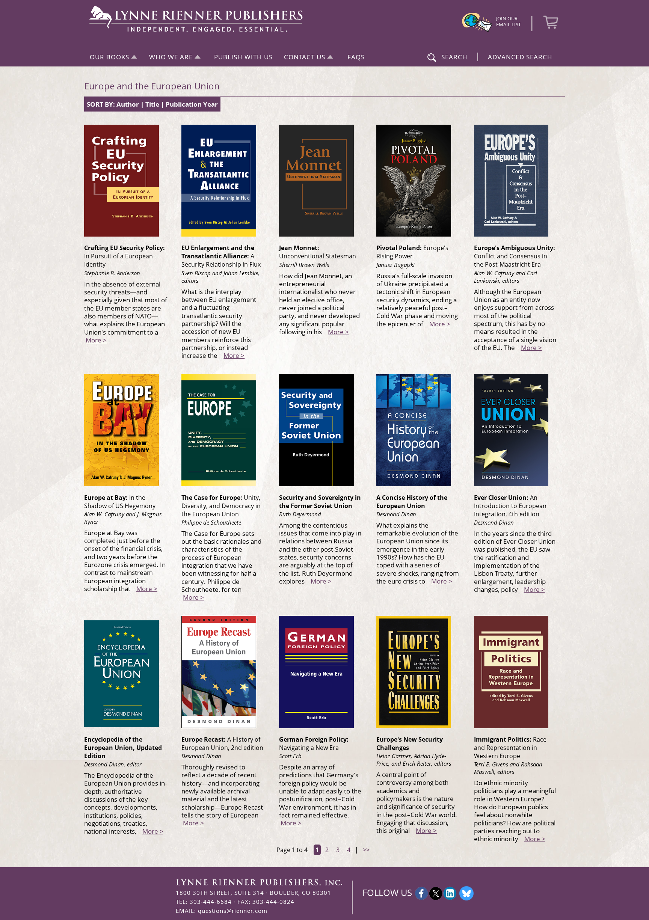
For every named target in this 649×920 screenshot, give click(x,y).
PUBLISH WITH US (243, 57)
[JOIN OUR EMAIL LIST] (477, 31)
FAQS (356, 57)
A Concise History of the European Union (411, 501)
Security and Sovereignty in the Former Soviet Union (320, 501)
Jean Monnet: (317, 252)
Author (127, 104)
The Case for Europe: (221, 505)
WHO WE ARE (171, 57)
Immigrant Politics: (510, 747)
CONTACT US (304, 57)
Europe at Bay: (119, 501)
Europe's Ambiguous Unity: (514, 256)
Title (152, 104)
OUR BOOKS (109, 57)
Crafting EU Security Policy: (124, 256)
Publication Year (192, 104)
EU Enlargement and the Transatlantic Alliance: (221, 256)
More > (96, 339)
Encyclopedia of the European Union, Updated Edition (123, 747)
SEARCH (454, 57)
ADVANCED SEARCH (520, 57)
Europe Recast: (222, 743)
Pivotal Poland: (412, 252)
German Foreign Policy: (314, 743)
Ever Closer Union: (510, 505)
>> (366, 850)
